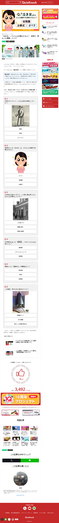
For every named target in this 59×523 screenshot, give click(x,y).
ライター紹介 (48, 99)
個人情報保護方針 (15, 512)
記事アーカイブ (48, 102)
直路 (11, 64)
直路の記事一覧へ (21, 495)
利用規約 (7, 512)
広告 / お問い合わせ (49, 106)
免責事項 (35, 512)
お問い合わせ (50, 512)
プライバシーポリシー (26, 512)
